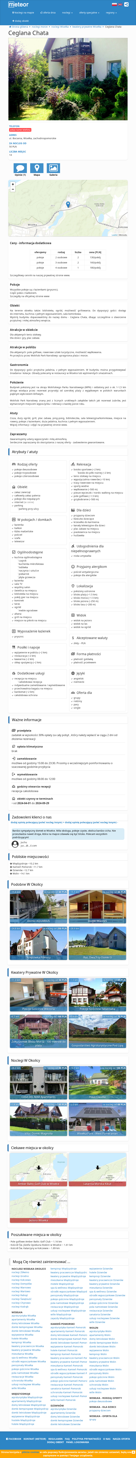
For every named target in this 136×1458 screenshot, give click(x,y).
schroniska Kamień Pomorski (66, 1392)
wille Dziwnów (97, 1322)
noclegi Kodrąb (20, 1306)
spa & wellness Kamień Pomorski (69, 1369)
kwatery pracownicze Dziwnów (106, 1280)
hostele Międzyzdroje (23, 1420)
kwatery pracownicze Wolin (104, 1358)
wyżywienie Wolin (99, 1350)
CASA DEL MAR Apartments (39, 1097)
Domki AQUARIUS (38, 921)
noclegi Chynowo (21, 1302)
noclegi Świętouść (22, 1299)
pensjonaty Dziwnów (100, 1299)
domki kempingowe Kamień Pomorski (71, 1338)
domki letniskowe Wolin (102, 1346)
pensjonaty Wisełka (22, 1365)
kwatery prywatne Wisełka (26, 1350)
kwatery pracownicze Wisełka (28, 1346)
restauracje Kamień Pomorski (67, 1384)
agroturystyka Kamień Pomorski (68, 1327)
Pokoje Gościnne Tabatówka (97, 1009)
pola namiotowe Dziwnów (103, 1306)
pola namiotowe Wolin (101, 1380)
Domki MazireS (97, 921)
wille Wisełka (19, 1388)
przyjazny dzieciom (100, 1410)
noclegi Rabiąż (20, 1295)
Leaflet (114, 235)
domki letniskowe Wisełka (26, 1330)
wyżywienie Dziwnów (101, 1268)
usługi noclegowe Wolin (102, 1388)
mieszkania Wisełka (22, 1353)
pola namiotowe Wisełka (25, 1372)
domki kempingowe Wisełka (27, 1327)
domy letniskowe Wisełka (25, 1323)
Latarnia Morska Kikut (97, 1184)
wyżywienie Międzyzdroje (26, 1416)
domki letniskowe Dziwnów (65, 1424)
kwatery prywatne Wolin (102, 1361)
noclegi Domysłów (22, 1283)
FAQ (67, 1438)
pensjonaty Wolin (99, 1373)
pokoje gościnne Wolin (101, 1377)
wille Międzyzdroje (61, 1314)
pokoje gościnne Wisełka (25, 1369)
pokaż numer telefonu (20, 129)
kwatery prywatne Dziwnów (104, 1283)
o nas (106, 1438)
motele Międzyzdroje (62, 1283)
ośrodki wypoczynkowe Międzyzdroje (71, 1291)
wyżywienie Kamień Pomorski (67, 1346)
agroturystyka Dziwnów (63, 1409)
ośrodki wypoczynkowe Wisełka (29, 1361)
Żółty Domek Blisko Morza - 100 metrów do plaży (39, 1043)
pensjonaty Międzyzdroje (64, 1295)
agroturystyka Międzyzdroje (27, 1397)
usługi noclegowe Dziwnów (104, 1318)
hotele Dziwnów (98, 1272)
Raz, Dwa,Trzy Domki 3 (97, 957)
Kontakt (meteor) (35, 1438)
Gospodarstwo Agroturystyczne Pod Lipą (97, 1045)
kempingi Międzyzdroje (64, 1268)
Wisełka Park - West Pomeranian (97, 1133)
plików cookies (30, 1452)
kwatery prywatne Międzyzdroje (68, 1276)
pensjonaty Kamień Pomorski (67, 1377)
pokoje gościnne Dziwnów (103, 1303)
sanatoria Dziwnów (99, 1314)
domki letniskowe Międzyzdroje (29, 1412)
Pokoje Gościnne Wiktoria (38, 1009)
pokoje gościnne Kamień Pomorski (70, 1380)
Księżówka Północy (39, 957)
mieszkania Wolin (99, 1365)
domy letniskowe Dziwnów (65, 1416)
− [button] (13, 189)
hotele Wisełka (20, 1338)
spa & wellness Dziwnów (103, 1291)
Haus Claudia (97, 1097)
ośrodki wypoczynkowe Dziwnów (107, 1295)
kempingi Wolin (98, 1354)
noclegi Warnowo (21, 1287)
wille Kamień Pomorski (63, 1400)
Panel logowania (77, 1442)
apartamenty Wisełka (23, 1319)
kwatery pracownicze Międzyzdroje (70, 1272)
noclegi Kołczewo (21, 1279)
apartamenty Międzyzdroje (26, 1401)
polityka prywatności (86, 1438)
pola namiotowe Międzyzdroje (67, 1303)
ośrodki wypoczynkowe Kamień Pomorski (73, 1373)
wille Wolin (95, 1392)
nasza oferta (121, 1438)
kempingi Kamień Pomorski (66, 1354)
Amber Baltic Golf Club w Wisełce (38, 1184)
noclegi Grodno (20, 1276)
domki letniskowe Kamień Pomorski (70, 1342)
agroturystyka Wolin (100, 1331)
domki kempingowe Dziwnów (67, 1420)
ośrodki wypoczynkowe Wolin (105, 1369)
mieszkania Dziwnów (100, 1287)
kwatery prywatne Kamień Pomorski (70, 1361)
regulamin (55, 1438)
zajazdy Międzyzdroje (62, 1318)
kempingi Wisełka (21, 1342)
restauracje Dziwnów (101, 1310)
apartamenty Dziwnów (63, 1412)
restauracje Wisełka (22, 1376)
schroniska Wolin (98, 1384)
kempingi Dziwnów (99, 1276)
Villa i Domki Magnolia (39, 1133)
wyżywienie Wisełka (22, 1334)
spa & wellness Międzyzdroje (67, 1287)
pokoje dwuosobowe (100, 1401)
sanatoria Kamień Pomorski (66, 1388)
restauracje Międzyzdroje (65, 1306)
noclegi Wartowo (21, 1291)
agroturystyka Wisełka (24, 1315)
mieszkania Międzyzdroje (65, 1280)
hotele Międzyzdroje (23, 1424)
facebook (14, 1438)
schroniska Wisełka (22, 1380)
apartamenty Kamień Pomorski (68, 1331)
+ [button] (13, 184)
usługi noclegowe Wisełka (26, 1384)
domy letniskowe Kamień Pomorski (70, 1335)
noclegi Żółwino (20, 1272)
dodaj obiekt (55, 1442)
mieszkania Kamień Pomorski (67, 1365)
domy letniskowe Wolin (102, 1338)
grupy (92, 1419)
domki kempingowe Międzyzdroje (30, 1408)
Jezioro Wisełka (38, 1220)
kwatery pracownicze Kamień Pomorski (72, 1358)
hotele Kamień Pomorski (64, 1350)
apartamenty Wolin (100, 1335)
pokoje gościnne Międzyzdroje (67, 1299)
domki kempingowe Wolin (103, 1342)
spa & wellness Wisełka (24, 1357)
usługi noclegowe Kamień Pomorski (70, 1396)
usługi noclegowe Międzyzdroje (68, 1310)
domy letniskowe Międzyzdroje (29, 1405)
